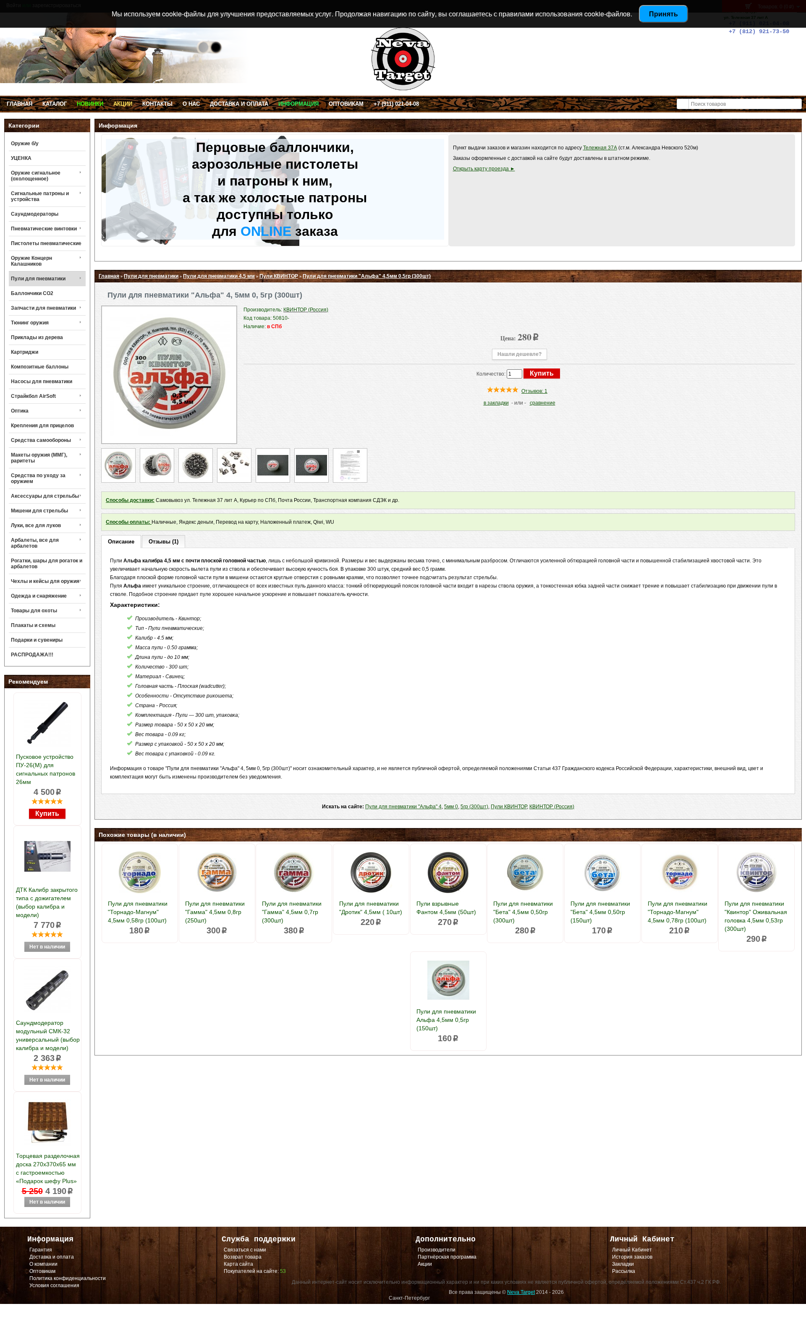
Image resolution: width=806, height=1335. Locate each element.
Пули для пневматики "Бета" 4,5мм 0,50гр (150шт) (600, 912)
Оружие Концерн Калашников (31, 261)
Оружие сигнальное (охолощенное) (35, 176)
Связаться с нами (245, 1250)
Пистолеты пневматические (46, 243)
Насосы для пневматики (41, 381)
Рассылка (623, 1271)
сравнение (542, 403)
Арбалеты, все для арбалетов (35, 543)
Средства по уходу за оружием (38, 478)
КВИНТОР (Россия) (551, 807)
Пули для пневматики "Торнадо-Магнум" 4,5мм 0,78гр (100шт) (677, 912)
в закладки (496, 403)
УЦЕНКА (21, 158)
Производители (436, 1250)
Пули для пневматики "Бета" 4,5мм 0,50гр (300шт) (523, 912)
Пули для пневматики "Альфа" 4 (403, 807)
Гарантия (40, 1250)
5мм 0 (451, 807)
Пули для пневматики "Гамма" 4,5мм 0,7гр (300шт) (292, 912)
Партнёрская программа (447, 1257)
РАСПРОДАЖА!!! (32, 655)
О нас (191, 104)
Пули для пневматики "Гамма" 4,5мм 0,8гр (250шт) (215, 912)
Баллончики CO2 (32, 293)
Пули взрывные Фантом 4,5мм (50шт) (446, 907)
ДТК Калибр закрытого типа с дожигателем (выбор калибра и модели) (47, 902)
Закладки (623, 1264)
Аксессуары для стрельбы (45, 496)
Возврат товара (243, 1257)
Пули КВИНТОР (278, 276)
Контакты (157, 104)
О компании (43, 1264)
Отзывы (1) (163, 541)
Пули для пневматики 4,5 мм (219, 276)
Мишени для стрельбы (39, 511)
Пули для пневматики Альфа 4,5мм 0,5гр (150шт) (446, 1020)
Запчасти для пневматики (43, 308)
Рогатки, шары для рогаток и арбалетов (46, 564)
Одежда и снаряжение (39, 596)
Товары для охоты (34, 611)
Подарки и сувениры (37, 640)
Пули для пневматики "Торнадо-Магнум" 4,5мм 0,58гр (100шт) (137, 912)
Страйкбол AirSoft (33, 396)
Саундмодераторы (34, 214)
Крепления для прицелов (42, 425)
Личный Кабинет (632, 1250)
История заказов (632, 1257)
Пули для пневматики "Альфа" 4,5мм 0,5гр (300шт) (367, 276)
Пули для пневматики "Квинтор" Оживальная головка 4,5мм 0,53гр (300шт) (756, 916)
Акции (122, 104)
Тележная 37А (600, 148)
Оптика (20, 411)
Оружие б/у (25, 143)
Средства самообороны (41, 440)
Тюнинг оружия (30, 323)
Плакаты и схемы (33, 625)
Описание (121, 541)
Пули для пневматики (38, 279)
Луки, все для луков (36, 525)
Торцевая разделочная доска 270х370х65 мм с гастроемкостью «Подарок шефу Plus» (48, 1168)
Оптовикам (346, 104)
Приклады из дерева (37, 337)
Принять (663, 13)
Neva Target (521, 1292)
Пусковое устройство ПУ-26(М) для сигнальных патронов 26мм (45, 769)
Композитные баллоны (39, 367)
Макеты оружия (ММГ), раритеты (39, 458)
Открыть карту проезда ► (484, 169)
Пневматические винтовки (44, 229)
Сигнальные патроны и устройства (40, 196)
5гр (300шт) (474, 807)
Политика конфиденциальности (67, 1278)
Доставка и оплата (239, 104)
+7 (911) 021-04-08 (396, 104)
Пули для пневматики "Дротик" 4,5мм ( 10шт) (370, 907)
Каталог (54, 104)
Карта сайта (238, 1264)
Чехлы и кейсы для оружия (45, 581)
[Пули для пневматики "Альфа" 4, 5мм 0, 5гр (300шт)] (169, 435)
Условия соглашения (54, 1285)
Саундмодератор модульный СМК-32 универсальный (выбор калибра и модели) (48, 1035)
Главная (19, 104)
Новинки (90, 104)
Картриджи (24, 352)
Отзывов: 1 (534, 391)
